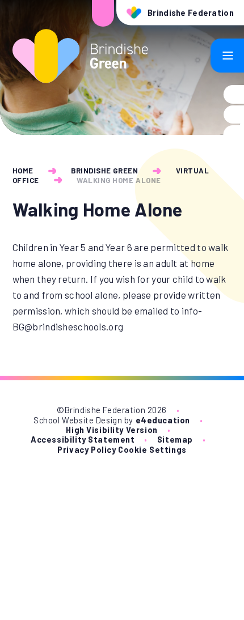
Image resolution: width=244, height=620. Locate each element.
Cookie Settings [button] (152, 450)
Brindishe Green (104, 170)
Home (22, 170)
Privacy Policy (86, 450)
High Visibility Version (111, 430)
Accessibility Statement (82, 439)
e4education (163, 420)
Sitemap (175, 439)
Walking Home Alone (119, 180)
